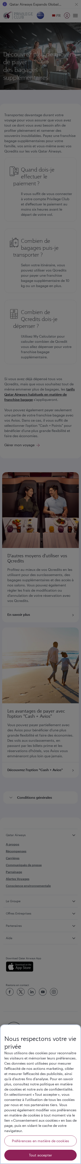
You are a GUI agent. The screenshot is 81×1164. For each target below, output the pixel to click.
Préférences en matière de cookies (40, 1141)
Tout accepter (40, 1155)
